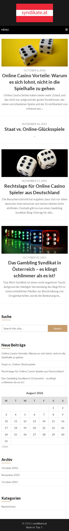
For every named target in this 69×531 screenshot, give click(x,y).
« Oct (4, 446)
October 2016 (9, 467)
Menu (5, 29)
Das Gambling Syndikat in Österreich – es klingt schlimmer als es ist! (34, 269)
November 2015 (10, 474)
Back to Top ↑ (34, 527)
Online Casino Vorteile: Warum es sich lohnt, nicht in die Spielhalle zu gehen (34, 82)
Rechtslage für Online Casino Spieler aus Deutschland (32, 371)
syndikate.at (40, 523)
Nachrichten (8, 506)
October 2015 (9, 482)
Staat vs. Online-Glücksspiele (35, 129)
